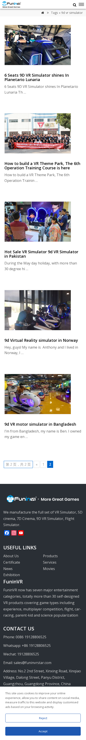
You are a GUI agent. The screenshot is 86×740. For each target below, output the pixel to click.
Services (49, 562)
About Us (11, 556)
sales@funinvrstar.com (32, 662)
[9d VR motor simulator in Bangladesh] (37, 413)
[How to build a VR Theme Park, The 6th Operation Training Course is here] (37, 152)
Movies (49, 568)
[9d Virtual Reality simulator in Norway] (37, 329)
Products (50, 556)
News (8, 568)
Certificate (11, 562)
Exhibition (11, 574)
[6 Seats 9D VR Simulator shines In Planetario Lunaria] (37, 64)
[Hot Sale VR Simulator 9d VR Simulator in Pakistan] (37, 240)
